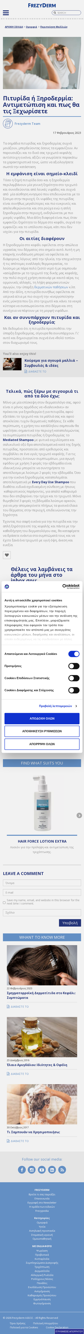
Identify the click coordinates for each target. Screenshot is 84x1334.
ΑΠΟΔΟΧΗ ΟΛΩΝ (42, 718)
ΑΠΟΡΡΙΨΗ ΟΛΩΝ (42, 744)
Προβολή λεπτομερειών (55, 706)
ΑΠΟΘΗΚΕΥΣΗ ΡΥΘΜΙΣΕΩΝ (42, 731)
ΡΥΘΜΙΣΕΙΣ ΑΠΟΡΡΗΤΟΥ (70, 1331)
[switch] (74, 666)
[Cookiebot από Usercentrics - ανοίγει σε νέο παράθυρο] (62, 586)
